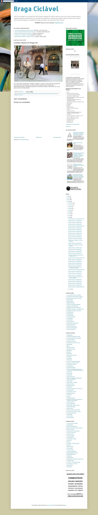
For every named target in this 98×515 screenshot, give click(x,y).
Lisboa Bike (69, 375)
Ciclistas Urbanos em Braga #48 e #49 (76, 226)
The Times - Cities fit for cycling (73, 462)
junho (69, 213)
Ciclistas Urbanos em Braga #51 (75, 222)
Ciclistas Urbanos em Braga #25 (75, 279)
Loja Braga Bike (70, 315)
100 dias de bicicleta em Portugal (74, 338)
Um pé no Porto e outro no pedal (74, 411)
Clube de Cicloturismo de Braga (73, 304)
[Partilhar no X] (29, 92)
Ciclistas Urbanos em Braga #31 (75, 265)
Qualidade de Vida (71, 397)
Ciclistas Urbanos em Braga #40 (75, 247)
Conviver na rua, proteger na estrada (22, 34)
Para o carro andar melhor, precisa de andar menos (25, 31)
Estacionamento (45, 93)
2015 (68, 196)
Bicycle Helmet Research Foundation (74, 428)
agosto (69, 210)
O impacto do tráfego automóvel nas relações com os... (75, 255)
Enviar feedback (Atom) (24, 139)
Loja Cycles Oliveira (71, 317)
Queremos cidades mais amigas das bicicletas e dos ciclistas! (74, 400)
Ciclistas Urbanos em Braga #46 (75, 229)
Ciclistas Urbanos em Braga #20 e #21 (76, 286)
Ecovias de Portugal (71, 367)
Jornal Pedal (69, 373)
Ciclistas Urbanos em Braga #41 (75, 243)
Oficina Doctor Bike (71, 324)
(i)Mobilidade (70, 335)
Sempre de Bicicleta (71, 329)
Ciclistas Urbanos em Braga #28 (75, 271)
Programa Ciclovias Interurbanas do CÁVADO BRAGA (78, 165)
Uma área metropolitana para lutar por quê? (24, 30)
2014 (68, 197)
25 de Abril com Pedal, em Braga (75, 238)
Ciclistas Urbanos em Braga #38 (75, 251)
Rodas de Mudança (71, 403)
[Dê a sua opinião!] (28, 92)
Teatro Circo (20, 94)
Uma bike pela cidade (71, 413)
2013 (68, 199)
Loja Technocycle (70, 321)
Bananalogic (69, 344)
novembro (70, 204)
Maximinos (50, 93)
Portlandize (69, 456)
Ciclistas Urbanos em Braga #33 (75, 261)
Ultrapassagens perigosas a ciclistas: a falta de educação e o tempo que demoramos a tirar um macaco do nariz (78, 155)
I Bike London (70, 448)
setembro (70, 208)
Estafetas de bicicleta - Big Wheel (74, 307)
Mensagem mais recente (19, 137)
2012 (68, 201)
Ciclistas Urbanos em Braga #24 (75, 281)
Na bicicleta (69, 387)
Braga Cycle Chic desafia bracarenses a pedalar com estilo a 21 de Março (78, 133)
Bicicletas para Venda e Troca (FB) (74, 298)
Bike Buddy (69, 353)
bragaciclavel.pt (59, 22)
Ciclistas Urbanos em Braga (36, 93)
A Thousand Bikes (70, 339)
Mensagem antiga (57, 137)
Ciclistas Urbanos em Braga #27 (75, 273)
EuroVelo (69, 445)
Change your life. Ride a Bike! (73, 431)
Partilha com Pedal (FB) (72, 327)
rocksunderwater (50, 505)
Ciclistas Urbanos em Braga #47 (75, 227)
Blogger (64, 505)
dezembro (70, 203)
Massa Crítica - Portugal (72, 382)
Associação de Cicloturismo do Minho (75, 296)
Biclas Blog (69, 350)
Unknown (21, 91)
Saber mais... (68, 126)
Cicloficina (69, 356)
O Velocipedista (70, 390)
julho (69, 212)
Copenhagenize (70, 437)
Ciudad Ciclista (70, 434)
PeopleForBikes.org (71, 454)
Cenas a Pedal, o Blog (71, 355)
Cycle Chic (69, 440)
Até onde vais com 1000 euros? (73, 342)
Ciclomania (69, 359)
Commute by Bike (70, 435)
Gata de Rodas (70, 446)
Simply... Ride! (70, 408)
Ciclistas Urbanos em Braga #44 (75, 233)
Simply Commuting (71, 406)
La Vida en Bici (70, 449)
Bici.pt (68, 345)
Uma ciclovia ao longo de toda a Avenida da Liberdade (75, 267)
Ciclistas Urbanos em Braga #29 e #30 (76, 269)
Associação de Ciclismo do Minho (74, 295)
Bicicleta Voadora (70, 347)
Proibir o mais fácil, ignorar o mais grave (23, 33)
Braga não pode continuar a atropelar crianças (24, 36)
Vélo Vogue (69, 466)
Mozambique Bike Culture (72, 452)
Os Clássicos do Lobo (71, 326)
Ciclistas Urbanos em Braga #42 (75, 236)
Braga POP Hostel (71, 302)
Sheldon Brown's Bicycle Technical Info (75, 459)
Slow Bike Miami (70, 460)
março (69, 289)
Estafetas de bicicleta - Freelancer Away (75, 309)
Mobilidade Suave (71, 385)
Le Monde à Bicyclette (71, 451)
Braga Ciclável (36, 9)
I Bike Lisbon (69, 371)
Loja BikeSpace (70, 312)
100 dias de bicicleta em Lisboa (73, 336)
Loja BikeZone (70, 313)
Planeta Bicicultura (71, 393)
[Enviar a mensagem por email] (26, 92)
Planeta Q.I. (69, 394)
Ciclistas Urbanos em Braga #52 (75, 220)
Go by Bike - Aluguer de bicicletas (74, 310)
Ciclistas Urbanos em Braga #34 (75, 259)
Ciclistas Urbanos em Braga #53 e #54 (76, 218)
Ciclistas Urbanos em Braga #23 (75, 283)
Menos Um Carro (70, 383)
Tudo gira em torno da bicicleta (73, 409)
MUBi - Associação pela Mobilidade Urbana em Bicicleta (74, 379)
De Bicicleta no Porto (71, 364)
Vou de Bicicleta (70, 417)
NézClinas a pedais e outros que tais (74, 388)
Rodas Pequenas (70, 402)
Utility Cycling (70, 465)
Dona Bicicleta (70, 366)
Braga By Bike (70, 299)
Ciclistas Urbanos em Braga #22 (75, 285)
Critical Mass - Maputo (71, 438)
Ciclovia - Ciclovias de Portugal (73, 361)
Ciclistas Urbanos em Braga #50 (75, 224)
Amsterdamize (70, 424)
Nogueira (54, 93)
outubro (70, 206)
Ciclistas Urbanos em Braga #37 (75, 253)
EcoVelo (68, 441)
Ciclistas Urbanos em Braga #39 (75, 249)
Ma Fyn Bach (69, 380)
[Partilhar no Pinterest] (32, 92)
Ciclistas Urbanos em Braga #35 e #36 (76, 257)
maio (69, 215)
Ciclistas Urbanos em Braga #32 (75, 263)
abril (69, 217)
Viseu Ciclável (70, 416)
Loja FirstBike (70, 318)
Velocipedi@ (69, 414)
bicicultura (28, 93)
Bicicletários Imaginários (72, 426)
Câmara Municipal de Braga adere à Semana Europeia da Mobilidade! (78, 175)
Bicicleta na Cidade (71, 349)
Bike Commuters (70, 429)
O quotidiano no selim (71, 391)
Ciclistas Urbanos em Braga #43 (75, 234)
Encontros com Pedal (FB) (72, 306)
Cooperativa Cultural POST (72, 363)
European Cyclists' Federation (73, 443)
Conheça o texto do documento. (72, 124)
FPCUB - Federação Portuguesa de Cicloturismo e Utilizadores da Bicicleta (75, 370)
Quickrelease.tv (70, 457)
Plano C (68, 396)
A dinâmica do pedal (71, 341)
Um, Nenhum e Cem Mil (72, 463)
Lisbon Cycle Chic (71, 376)
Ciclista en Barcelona (71, 432)
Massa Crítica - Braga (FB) (72, 323)
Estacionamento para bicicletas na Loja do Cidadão (75, 277)
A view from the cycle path (72, 423)
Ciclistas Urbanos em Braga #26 (75, 275)
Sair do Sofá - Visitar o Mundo (73, 405)
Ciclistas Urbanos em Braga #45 (75, 231)
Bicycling (69, 352)
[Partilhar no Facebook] (31, 92)
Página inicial (39, 137)
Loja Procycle (70, 320)
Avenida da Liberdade (22, 93)
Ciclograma (69, 358)
